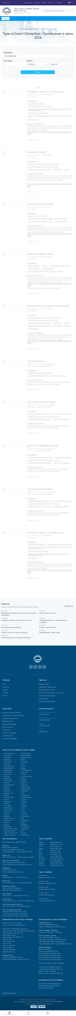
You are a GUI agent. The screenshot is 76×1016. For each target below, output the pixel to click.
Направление (8, 52)
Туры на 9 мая (7, 895)
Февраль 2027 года (56, 844)
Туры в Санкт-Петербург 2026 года (13, 925)
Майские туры (43, 887)
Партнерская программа (47, 701)
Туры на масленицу (8, 883)
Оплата (43, 2)
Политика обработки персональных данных (38, 1004)
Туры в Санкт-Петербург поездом (50, 967)
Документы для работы (10, 718)
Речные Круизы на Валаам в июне (50, 955)
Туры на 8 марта (7, 877)
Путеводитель (43, 698)
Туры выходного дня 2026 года (12, 933)
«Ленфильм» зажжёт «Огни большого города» (16, 620)
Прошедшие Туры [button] (9, 993)
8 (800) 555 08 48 (44, 720)
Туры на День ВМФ (8, 906)
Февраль (42, 844)
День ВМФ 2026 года (24, 906)
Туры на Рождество (9, 857)
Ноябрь (41, 863)
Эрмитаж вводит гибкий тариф (49, 632)
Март (40, 846)
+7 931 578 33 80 (44, 726)
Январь (41, 842)
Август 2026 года (56, 857)
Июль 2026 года (55, 855)
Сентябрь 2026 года (57, 859)
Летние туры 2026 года (46, 895)
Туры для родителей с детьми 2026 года (15, 959)
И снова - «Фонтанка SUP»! (48, 627)
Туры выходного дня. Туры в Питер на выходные (18, 931)
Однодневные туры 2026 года (12, 937)
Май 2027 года (55, 850)
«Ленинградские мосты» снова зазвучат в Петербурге (53, 621)
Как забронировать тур (46, 690)
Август (41, 857)
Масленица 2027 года (24, 883)
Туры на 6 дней (7, 947)
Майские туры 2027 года (47, 889)
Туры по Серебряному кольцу (48, 924)
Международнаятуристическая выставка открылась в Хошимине (19, 614)
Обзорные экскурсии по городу (49, 986)
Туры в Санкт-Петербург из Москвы (50, 969)
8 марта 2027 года (21, 877)
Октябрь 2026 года (56, 861)
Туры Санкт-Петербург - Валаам (49, 937)
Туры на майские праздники (11, 888)
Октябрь (41, 861)
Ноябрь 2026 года (56, 863)
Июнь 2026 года (55, 852)
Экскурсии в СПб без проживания (50, 983)
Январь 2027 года (56, 842)
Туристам (36, 2)
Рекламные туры (7, 736)
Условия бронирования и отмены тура (51, 693)
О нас (4, 684)
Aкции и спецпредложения (11, 712)
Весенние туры (44, 881)
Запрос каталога (8, 727)
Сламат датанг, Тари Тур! (47, 613)
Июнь (40, 852)
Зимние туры (43, 875)
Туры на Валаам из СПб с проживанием (52, 941)
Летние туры (43, 893)
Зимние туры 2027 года (46, 877)
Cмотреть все (69, 606)
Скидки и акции (44, 684)
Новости (5, 690)
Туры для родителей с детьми (12, 957)
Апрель (41, 848)
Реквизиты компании (9, 733)
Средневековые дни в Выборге (11, 627)
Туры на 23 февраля (9, 870)
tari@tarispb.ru (43, 731)
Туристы (29, 61)
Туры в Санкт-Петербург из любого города (18, 750)
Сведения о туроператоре (47, 687)
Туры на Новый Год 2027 (24, 852)
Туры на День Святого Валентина (13, 862)
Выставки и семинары (9, 738)
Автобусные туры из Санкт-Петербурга (52, 963)
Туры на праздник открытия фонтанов (15, 916)
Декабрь (42, 865)
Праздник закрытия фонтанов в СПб (14, 911)
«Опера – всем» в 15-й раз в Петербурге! (14, 632)
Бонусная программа (9, 724)
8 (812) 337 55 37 (44, 714)
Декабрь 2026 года (56, 865)
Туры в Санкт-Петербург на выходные (14, 929)
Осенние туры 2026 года (47, 901)
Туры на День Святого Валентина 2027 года (17, 864)
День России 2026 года (26, 901)
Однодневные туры (8, 935)
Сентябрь (42, 859)
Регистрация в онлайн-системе (12, 715)
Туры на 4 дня (7, 943)
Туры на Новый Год (8, 852)
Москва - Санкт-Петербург (47, 971)
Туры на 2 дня (7, 939)
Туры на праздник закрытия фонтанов (15, 913)
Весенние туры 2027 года (47, 883)
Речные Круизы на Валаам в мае (49, 953)
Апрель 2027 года (56, 848)
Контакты (51, 2)
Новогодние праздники (10, 847)
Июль (40, 855)
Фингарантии (6, 730)
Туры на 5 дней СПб (8, 945)
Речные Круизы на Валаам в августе (51, 959)
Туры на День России (9, 901)
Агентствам (27, 2)
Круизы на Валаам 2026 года (48, 951)
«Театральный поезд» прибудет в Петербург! (16, 637)
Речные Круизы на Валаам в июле (50, 957)
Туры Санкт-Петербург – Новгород (50, 932)
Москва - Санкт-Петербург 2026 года (51, 973)
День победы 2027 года (21, 895)
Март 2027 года (55, 846)
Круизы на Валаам (45, 949)
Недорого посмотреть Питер (11, 923)
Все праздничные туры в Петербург (14, 842)
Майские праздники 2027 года (12, 890)
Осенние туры (43, 898)
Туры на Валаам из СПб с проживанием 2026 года (55, 944)
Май (40, 850)
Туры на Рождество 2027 (25, 857)
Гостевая (59, 2)
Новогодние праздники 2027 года (13, 849)
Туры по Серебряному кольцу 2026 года (52, 927)
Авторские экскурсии (46, 988)
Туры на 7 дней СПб (8, 949)
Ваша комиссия (7, 721)
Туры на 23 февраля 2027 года (12, 872)
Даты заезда (8, 61)
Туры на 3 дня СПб (8, 941)
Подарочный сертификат (47, 695)
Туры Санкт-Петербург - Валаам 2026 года (53, 939)
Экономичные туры (8, 952)
